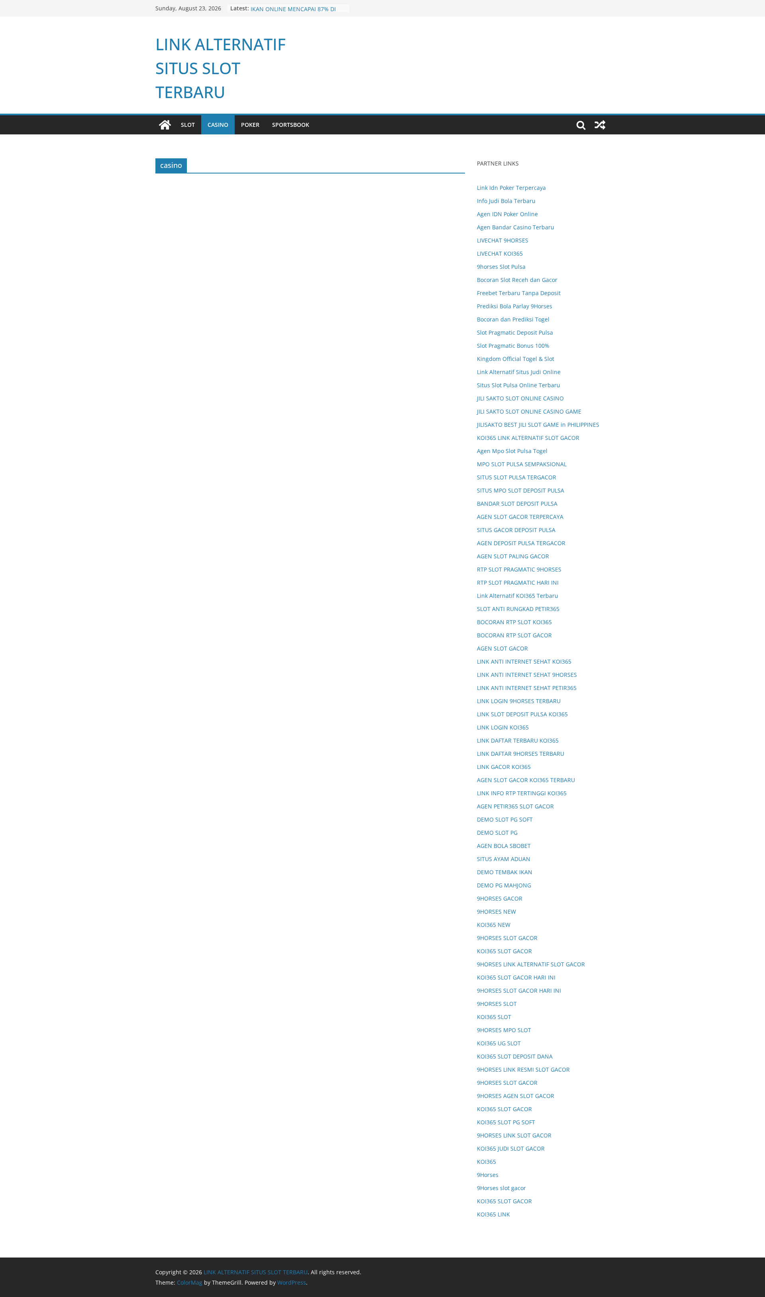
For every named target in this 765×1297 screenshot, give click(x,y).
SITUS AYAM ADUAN (503, 859)
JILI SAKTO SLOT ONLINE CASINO (520, 398)
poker (250, 124)
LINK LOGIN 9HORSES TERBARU (519, 701)
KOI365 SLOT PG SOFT (506, 1122)
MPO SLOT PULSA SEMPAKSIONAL (522, 464)
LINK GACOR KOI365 (504, 767)
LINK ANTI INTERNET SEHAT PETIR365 (527, 688)
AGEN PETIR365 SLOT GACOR (515, 806)
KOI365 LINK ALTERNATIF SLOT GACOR (528, 438)
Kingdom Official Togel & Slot (515, 359)
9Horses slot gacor (501, 1188)
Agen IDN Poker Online (507, 214)
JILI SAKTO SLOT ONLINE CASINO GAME (529, 411)
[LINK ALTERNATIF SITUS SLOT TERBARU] (165, 124)
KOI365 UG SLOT (499, 1043)
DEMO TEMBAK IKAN (504, 872)
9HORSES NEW (496, 911)
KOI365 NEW (493, 924)
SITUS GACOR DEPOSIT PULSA (516, 530)
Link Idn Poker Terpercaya (511, 187)
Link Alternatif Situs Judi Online (519, 372)
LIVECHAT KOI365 (500, 253)
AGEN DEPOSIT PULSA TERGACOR (521, 543)
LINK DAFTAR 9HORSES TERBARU (520, 753)
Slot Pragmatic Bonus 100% (513, 345)
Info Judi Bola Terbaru (506, 201)
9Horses (487, 1175)
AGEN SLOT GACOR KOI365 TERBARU (526, 780)
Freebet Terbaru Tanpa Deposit (519, 293)
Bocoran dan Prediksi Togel (513, 319)
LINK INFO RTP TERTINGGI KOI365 (522, 793)
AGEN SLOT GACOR (502, 648)
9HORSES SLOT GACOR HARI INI (519, 990)
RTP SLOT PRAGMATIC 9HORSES (519, 569)
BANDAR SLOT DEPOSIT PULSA (517, 503)
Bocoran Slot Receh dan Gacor (517, 280)
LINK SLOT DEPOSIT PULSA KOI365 (522, 714)
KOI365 (486, 1161)
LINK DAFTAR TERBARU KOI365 (518, 740)
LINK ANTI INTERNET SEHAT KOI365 (524, 661)
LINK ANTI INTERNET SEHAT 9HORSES (527, 674)
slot (188, 124)
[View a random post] (600, 124)
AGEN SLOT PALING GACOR (513, 556)
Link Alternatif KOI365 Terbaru (517, 595)
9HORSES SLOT (497, 1003)
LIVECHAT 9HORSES (502, 240)
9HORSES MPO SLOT (504, 1030)
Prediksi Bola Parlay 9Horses (514, 306)
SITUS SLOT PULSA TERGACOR (516, 477)
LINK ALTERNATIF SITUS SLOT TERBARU (220, 68)
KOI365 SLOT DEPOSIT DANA (515, 1056)
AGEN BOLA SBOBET (504, 846)
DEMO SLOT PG (497, 832)
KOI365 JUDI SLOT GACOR (511, 1148)
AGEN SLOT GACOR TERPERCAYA (520, 516)
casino (218, 124)
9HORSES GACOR (499, 898)
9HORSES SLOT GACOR (507, 938)
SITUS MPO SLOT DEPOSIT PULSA (520, 490)
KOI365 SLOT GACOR (504, 951)
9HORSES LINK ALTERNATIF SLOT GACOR (531, 964)
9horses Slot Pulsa (501, 266)
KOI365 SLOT (494, 1017)
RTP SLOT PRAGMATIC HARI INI (518, 582)
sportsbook (290, 124)
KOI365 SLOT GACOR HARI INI (516, 977)
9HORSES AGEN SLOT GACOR (515, 1096)
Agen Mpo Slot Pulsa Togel (512, 451)
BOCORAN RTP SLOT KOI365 (514, 622)
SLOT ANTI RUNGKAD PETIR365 (518, 609)
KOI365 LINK (493, 1214)
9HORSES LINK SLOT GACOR (514, 1135)
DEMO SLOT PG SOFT (505, 819)
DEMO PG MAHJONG (504, 885)
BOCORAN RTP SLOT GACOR (514, 635)
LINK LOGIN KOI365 (503, 727)
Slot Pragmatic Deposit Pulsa (515, 332)
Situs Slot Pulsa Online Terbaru (518, 385)
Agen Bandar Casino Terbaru (515, 227)
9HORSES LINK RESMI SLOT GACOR (523, 1069)
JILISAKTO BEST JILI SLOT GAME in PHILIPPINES (538, 424)
